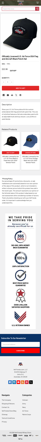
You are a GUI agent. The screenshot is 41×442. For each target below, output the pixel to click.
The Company (6, 400)
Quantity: (6, 78)
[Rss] (22, 382)
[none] (20, 34)
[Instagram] (14, 382)
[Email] (8, 95)
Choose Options (30, 152)
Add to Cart (11, 152)
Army (24, 404)
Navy (24, 407)
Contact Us (5, 407)
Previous (3, 151)
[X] (16, 95)
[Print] (12, 95)
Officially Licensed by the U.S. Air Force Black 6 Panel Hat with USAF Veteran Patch (10, 159)
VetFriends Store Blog (9, 411)
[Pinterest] (20, 95)
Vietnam (25, 400)
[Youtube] (18, 382)
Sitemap (4, 414)
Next (38, 151)
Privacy (4, 422)
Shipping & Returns (8, 404)
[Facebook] (3, 95)
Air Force (25, 411)
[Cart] (38, 3)
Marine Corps (26, 414)
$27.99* (13, 70)
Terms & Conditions (8, 418)
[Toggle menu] (2, 3)
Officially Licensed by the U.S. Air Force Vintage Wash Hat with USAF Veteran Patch (30, 159)
